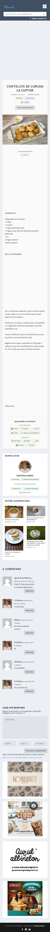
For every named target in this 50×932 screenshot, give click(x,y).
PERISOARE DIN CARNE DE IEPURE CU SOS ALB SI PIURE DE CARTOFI (36, 543)
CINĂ (35, 441)
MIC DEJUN (16, 441)
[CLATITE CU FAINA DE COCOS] (14, 538)
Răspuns (29, 591)
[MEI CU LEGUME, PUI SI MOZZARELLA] (36, 511)
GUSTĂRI (20, 445)
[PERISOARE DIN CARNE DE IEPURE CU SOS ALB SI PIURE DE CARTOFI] (36, 533)
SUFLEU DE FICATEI (12, 520)
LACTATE (35, 429)
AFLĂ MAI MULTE (16, 488)
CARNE (14, 433)
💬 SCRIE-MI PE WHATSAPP (31, 488)
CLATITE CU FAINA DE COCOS (13, 553)
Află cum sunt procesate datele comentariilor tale (22, 757)
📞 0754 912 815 (25, 492)
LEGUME (24, 429)
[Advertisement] (25, 50)
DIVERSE (30, 445)
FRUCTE (14, 429)
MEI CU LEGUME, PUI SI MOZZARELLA (35, 519)
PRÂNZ (26, 441)
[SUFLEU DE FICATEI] (14, 512)
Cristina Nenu (21, 94)
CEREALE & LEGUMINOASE (30, 433)
